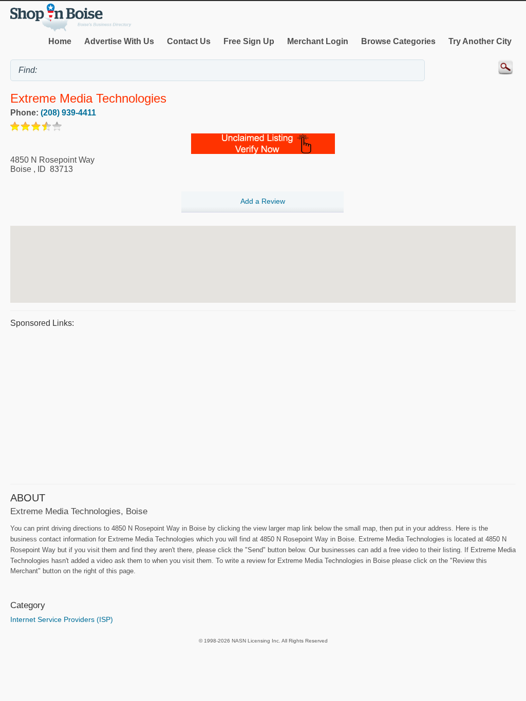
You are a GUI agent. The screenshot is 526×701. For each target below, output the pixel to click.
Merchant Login (317, 41)
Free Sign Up (248, 41)
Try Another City (480, 41)
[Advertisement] (263, 404)
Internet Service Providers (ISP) (61, 619)
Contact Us (189, 41)
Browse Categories (398, 41)
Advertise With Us (119, 41)
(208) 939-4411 (68, 112)
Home (59, 41)
